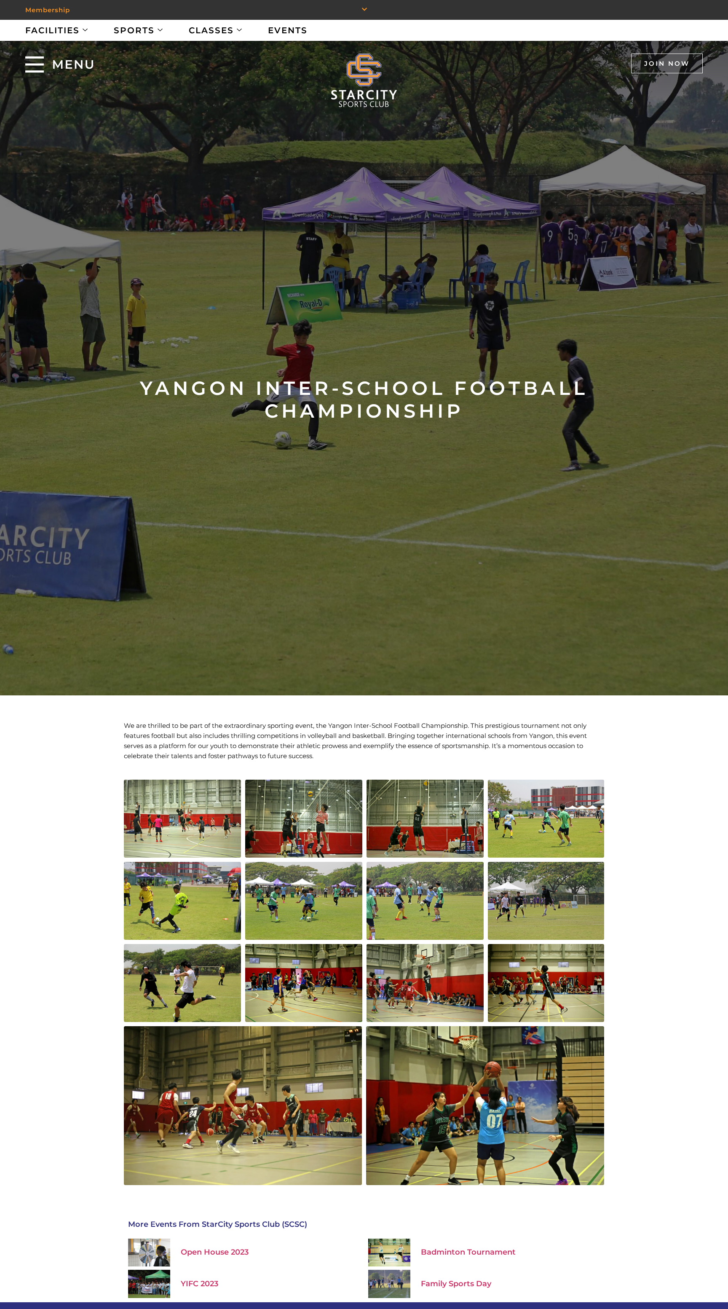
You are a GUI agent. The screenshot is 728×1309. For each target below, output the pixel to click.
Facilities (52, 30)
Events (288, 30)
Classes (211, 30)
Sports (134, 30)
